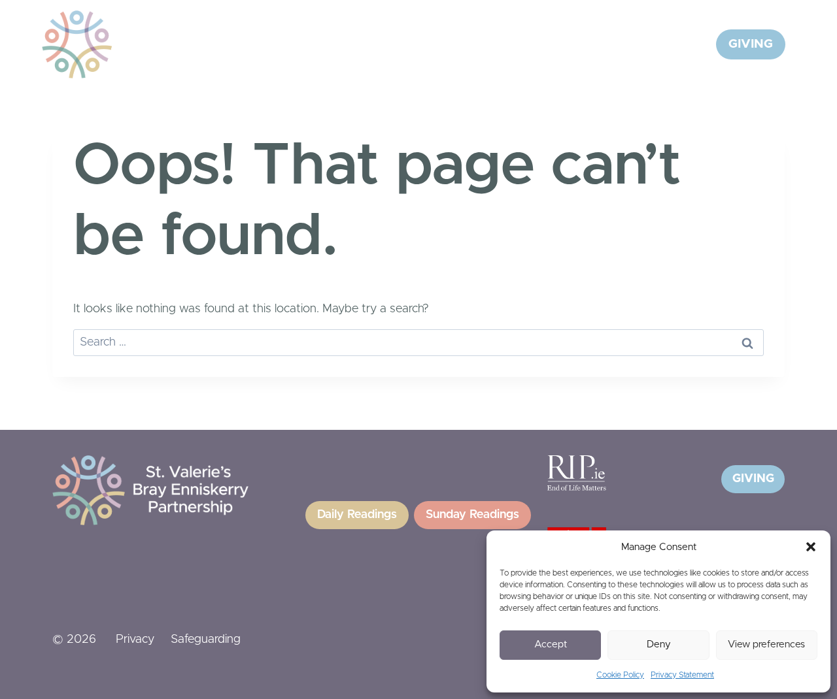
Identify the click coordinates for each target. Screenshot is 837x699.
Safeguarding (206, 639)
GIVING (750, 44)
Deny (659, 644)
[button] (810, 546)
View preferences (766, 644)
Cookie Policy (620, 675)
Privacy (135, 639)
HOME (275, 44)
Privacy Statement (682, 675)
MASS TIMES (627, 44)
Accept (550, 644)
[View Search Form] (690, 44)
